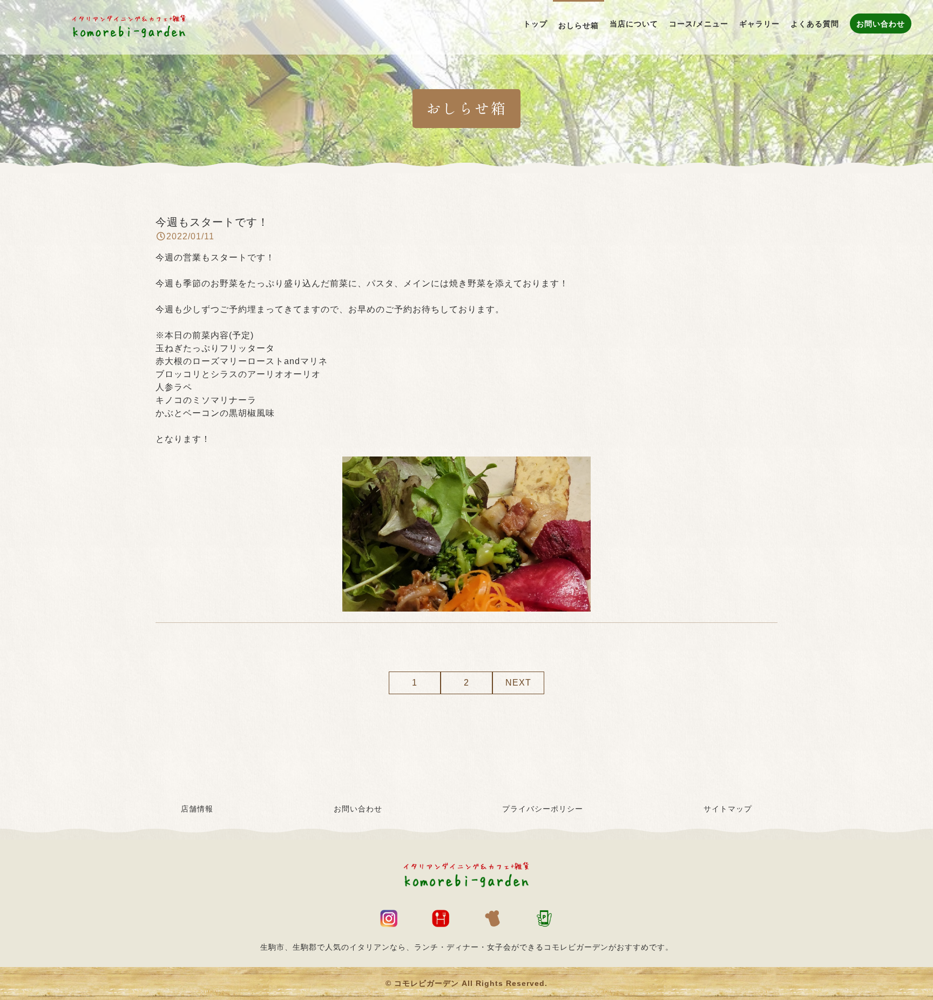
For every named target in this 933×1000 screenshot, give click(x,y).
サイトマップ (728, 808)
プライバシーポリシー (542, 808)
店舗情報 (197, 808)
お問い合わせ (358, 808)
